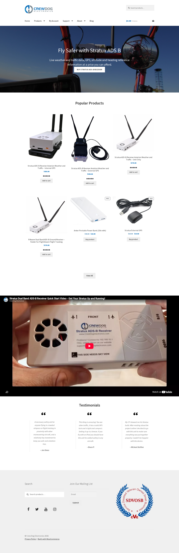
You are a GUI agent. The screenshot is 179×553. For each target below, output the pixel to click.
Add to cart (46, 181)
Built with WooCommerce (48, 539)
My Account (54, 21)
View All (89, 275)
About (79, 21)
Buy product (90, 239)
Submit (76, 502)
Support (66, 21)
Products (38, 21)
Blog (92, 21)
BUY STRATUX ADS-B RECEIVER (89, 69)
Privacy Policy (30, 539)
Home (27, 21)
